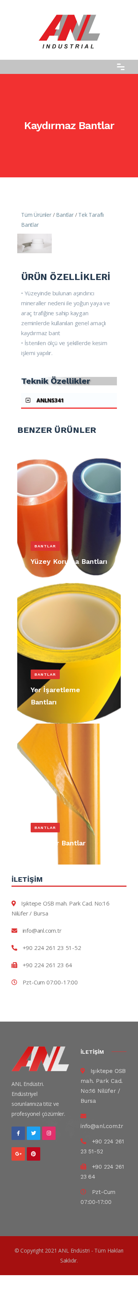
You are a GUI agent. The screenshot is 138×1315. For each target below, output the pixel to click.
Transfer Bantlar (58, 843)
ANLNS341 (49, 400)
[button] (69, 401)
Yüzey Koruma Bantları (69, 561)
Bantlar (65, 214)
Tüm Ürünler (36, 214)
